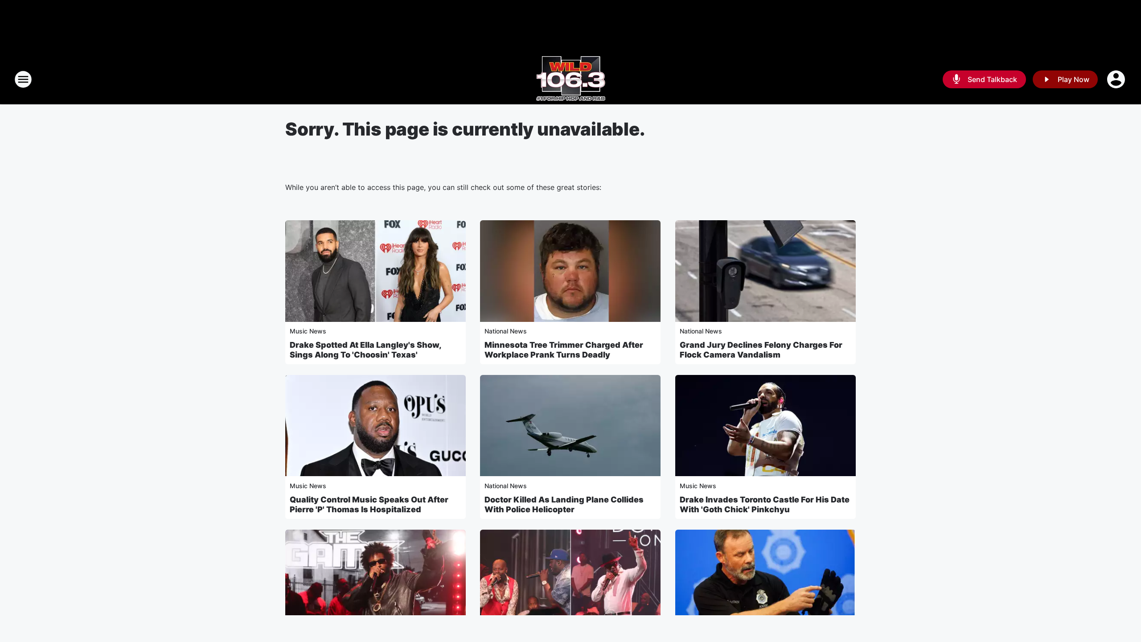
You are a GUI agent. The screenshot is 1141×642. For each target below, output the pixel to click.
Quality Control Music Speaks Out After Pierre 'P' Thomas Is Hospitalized (369, 504)
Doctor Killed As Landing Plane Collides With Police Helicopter (564, 504)
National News (505, 331)
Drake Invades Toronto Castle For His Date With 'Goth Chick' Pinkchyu (765, 504)
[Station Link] (570, 79)
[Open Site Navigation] (23, 79)
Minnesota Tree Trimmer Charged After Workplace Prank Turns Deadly (563, 349)
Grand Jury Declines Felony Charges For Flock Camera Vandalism (761, 349)
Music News (308, 331)
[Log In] (1117, 79)
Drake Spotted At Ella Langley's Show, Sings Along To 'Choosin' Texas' (365, 349)
